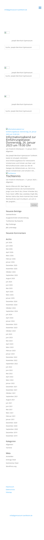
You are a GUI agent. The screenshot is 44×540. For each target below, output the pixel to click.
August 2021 (10, 400)
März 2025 (9, 295)
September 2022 (12, 364)
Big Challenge (11, 224)
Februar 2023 (10, 351)
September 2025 (12, 275)
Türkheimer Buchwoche (14, 221)
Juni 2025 (9, 285)
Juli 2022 (9, 367)
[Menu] (40, 8)
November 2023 (11, 328)
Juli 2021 (9, 403)
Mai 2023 (9, 341)
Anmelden (9, 456)
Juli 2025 (9, 282)
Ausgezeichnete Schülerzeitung (17, 218)
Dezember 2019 (11, 432)
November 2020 (11, 426)
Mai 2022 (9, 374)
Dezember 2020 (11, 423)
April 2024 (9, 318)
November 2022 (11, 360)
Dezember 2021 (11, 387)
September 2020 (12, 429)
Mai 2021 (9, 409)
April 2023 (9, 344)
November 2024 (11, 305)
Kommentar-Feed (12, 463)
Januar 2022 (10, 383)
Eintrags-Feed (11, 460)
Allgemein (9, 151)
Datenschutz (10, 490)
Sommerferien (11, 214)
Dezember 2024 (11, 301)
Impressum (10, 487)
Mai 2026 (9, 249)
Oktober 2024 (11, 308)
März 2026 (9, 256)
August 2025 (10, 278)
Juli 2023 (9, 334)
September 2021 (12, 396)
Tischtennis (13, 176)
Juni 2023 (9, 337)
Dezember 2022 (11, 357)
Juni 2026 (9, 246)
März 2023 (9, 347)
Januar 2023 (10, 354)
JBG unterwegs (11, 228)
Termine (9, 448)
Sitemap (9, 492)
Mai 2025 (9, 288)
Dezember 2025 (11, 265)
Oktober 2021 (11, 393)
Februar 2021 (10, 416)
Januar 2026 (10, 262)
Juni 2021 (9, 406)
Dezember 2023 (11, 324)
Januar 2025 (10, 298)
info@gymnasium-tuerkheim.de (15, 10)
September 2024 (12, 311)
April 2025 (9, 292)
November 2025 (11, 269)
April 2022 (9, 377)
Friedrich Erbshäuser (16, 149)
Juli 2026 (9, 242)
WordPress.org (11, 466)
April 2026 (9, 252)
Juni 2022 (9, 370)
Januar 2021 (10, 419)
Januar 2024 (10, 321)
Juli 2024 (9, 314)
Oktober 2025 (11, 272)
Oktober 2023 (11, 331)
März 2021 (9, 413)
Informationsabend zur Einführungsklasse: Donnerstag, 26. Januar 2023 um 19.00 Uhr (21, 141)
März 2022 (9, 380)
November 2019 (11, 436)
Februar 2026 (10, 259)
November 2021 (11, 390)
